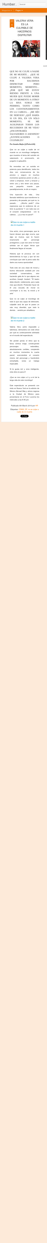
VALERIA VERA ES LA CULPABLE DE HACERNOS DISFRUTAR (24, 28)
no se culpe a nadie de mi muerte (28, 410)
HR (36, 405)
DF (26, 409)
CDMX (21, 409)
